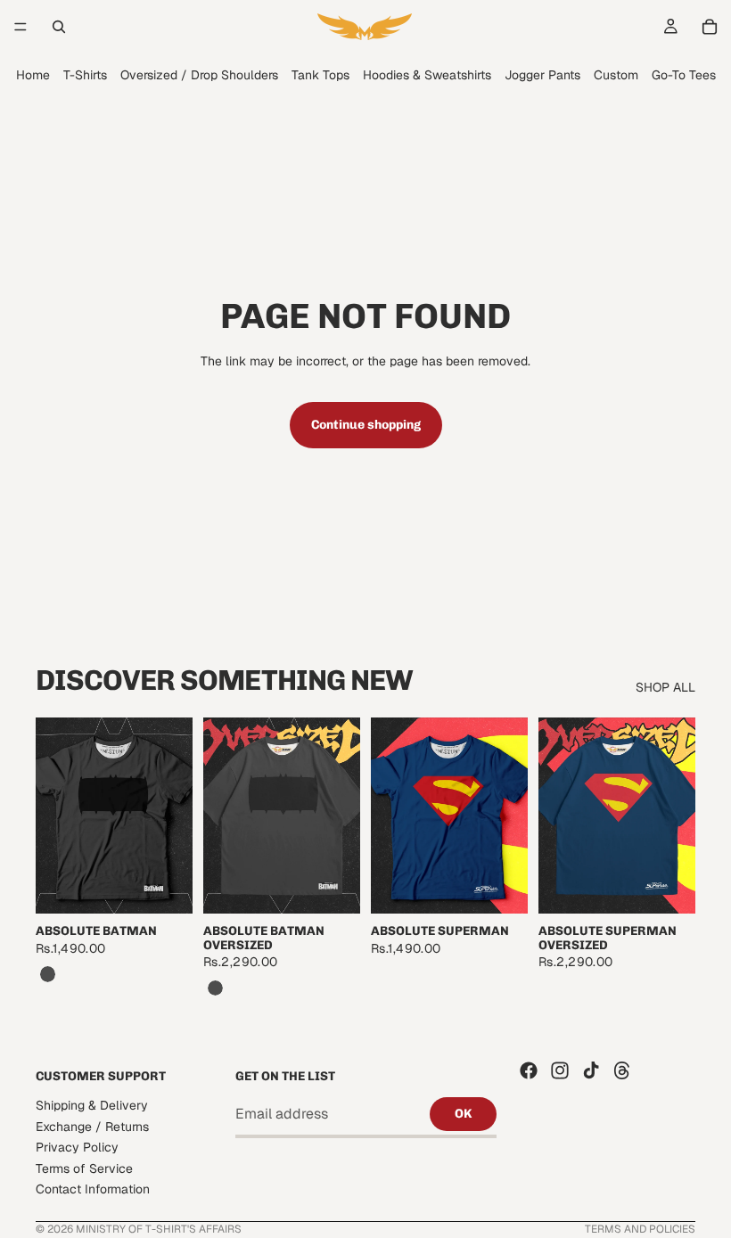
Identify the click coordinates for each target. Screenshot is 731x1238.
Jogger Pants (542, 75)
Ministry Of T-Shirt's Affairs (159, 1229)
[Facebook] (528, 1070)
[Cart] (709, 26)
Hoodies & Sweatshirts (427, 75)
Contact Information (93, 1189)
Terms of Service (84, 1168)
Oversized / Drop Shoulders (199, 75)
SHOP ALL (665, 687)
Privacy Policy (77, 1147)
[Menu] (20, 26)
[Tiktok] (591, 1070)
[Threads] (622, 1070)
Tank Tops (320, 75)
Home (33, 75)
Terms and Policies (640, 1229)
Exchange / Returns (92, 1126)
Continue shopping (366, 424)
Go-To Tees (684, 75)
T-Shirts (85, 75)
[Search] (58, 26)
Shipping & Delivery (92, 1105)
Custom (616, 75)
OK (463, 1113)
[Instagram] (560, 1070)
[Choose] (165, 887)
